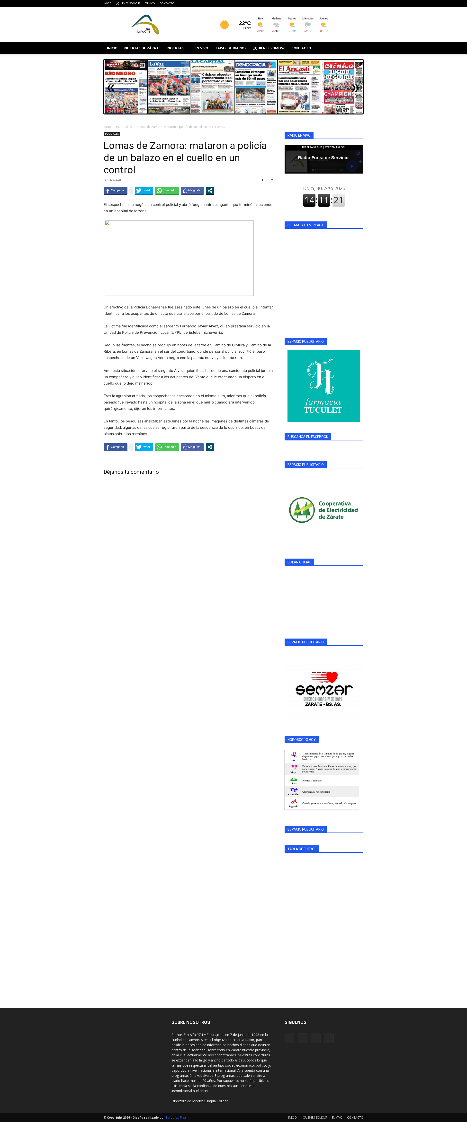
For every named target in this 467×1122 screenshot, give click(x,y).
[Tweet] (144, 190)
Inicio (107, 127)
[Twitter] (359, 3)
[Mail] (351, 3)
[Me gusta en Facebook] (192, 190)
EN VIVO (149, 3)
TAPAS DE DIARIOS (230, 48)
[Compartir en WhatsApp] (167, 190)
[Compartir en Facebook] (115, 190)
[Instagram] (343, 3)
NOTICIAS (175, 48)
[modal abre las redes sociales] (210, 190)
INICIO (108, 3)
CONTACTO (167, 3)
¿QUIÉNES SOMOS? (128, 3)
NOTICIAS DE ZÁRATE (142, 48)
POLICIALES (124, 127)
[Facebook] (335, 3)
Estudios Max (176, 1117)
